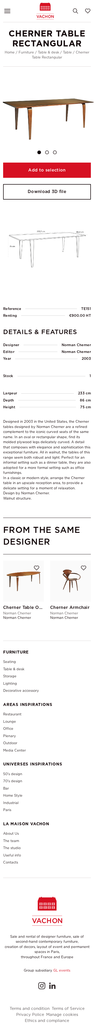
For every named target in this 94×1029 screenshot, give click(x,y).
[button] (39, 152)
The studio (12, 848)
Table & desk (48, 52)
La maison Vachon (26, 824)
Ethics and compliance (47, 1021)
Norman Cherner (76, 352)
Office (8, 729)
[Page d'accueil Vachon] (45, 11)
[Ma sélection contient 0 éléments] (88, 11)
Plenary (9, 736)
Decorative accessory (21, 691)
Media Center (14, 750)
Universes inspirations (32, 764)
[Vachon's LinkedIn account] (52, 986)
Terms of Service (68, 1009)
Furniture (26, 52)
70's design (12, 781)
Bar (6, 788)
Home (10, 52)
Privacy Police (30, 1015)
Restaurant (12, 714)
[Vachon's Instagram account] (42, 986)
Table (67, 52)
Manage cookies (62, 1015)
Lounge (9, 721)
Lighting (10, 683)
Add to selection (47, 170)
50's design (12, 774)
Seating (9, 662)
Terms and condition (30, 1009)
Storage (9, 676)
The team (11, 841)
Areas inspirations (27, 704)
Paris (7, 810)
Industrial (11, 803)
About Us (11, 833)
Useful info (12, 855)
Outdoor (10, 743)
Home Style (12, 795)
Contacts (10, 862)
